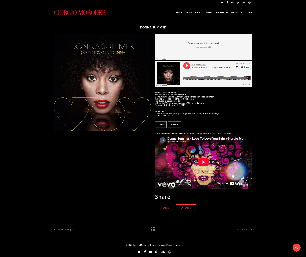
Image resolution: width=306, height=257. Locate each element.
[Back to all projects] (153, 228)
